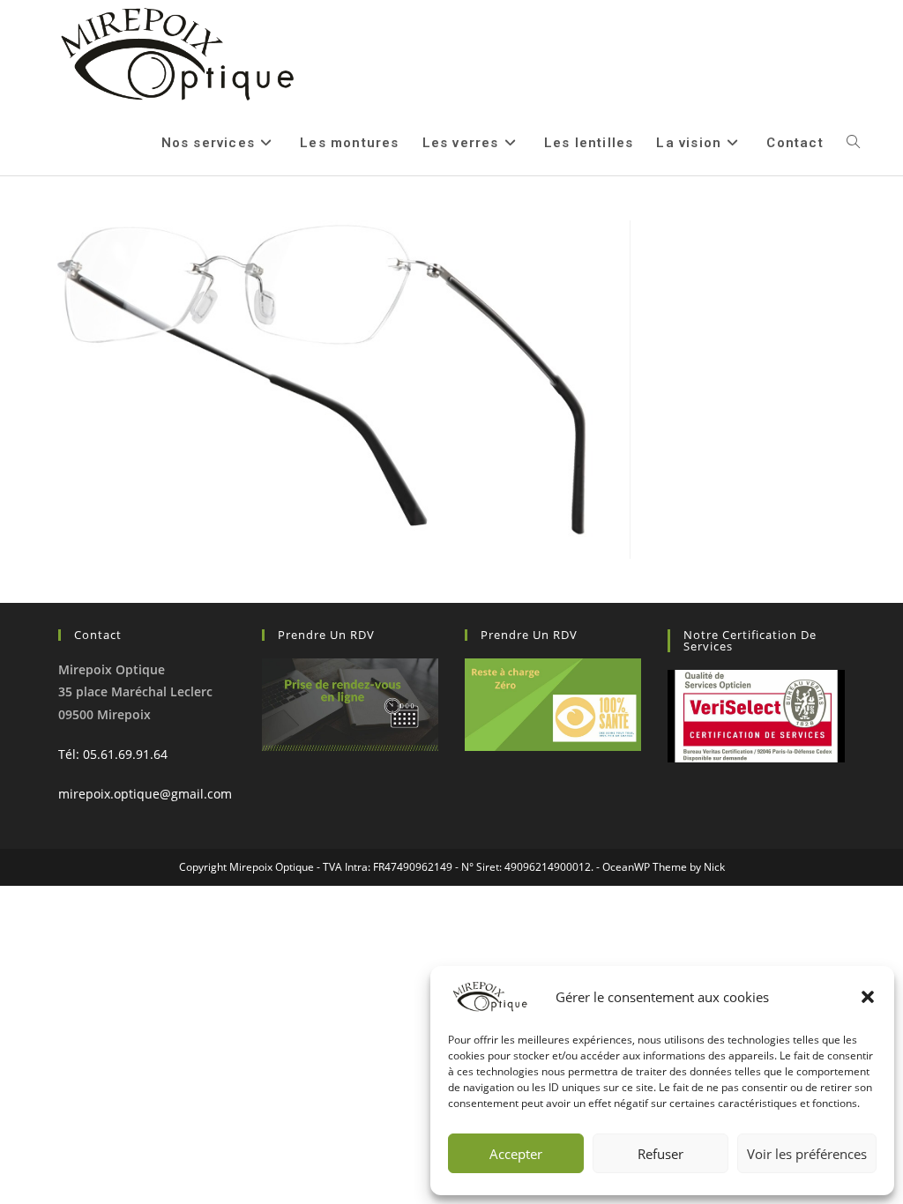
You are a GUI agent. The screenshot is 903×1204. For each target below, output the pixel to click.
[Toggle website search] (853, 142)
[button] (868, 997)
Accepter (515, 1154)
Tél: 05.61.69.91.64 (113, 754)
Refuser (660, 1154)
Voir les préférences (807, 1154)
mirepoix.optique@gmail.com (145, 793)
